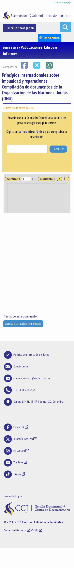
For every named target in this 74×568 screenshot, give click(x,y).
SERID (35, 530)
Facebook (19, 427)
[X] (37, 65)
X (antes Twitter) (23, 439)
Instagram (19, 450)
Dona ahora (51, 37)
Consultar (58, 149)
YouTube (18, 462)
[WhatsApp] (49, 65)
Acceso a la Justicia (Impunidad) (23, 324)
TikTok (17, 474)
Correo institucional (15, 530)
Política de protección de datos (31, 354)
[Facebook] (24, 65)
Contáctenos (20, 366)
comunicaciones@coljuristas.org (32, 378)
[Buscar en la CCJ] (65, 27)
